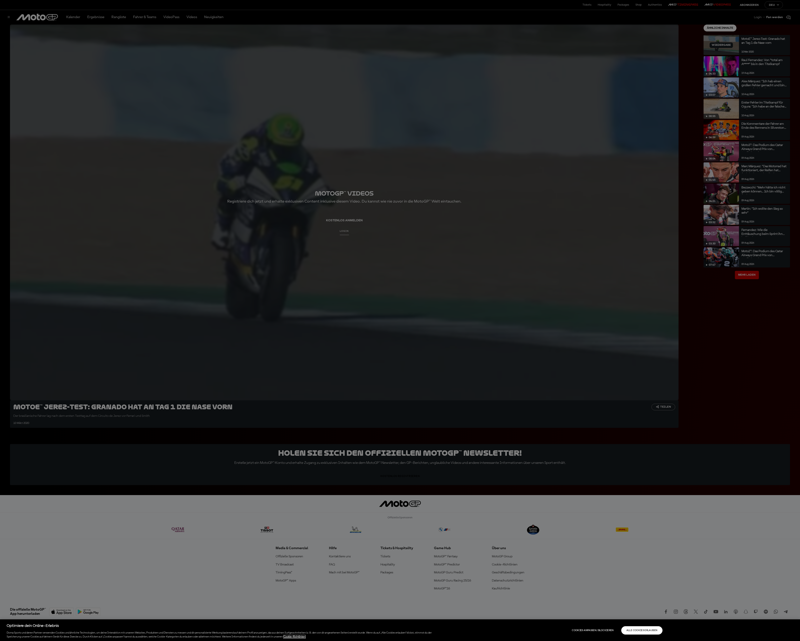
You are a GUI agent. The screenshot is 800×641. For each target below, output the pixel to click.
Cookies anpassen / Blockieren (593, 630)
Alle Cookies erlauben (642, 630)
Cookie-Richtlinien (294, 636)
